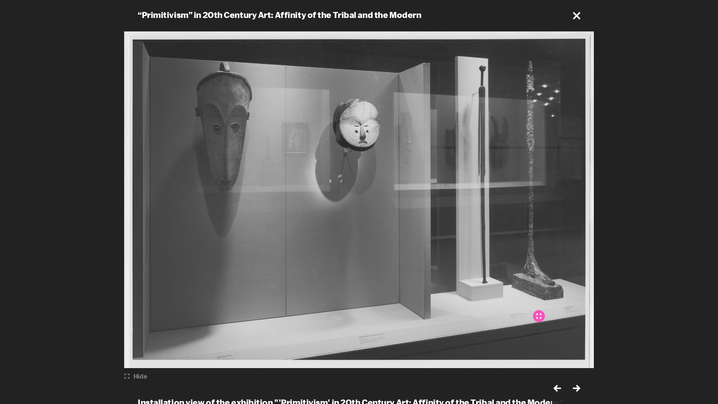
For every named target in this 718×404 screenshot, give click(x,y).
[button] (576, 15)
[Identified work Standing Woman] (539, 316)
